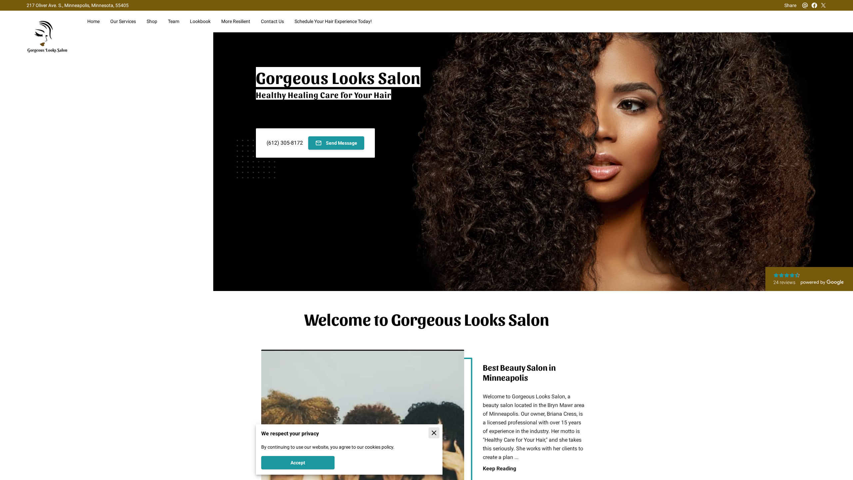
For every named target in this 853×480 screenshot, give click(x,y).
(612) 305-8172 (285, 143)
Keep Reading (499, 468)
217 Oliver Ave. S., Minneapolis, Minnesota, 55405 (78, 5)
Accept (298, 462)
